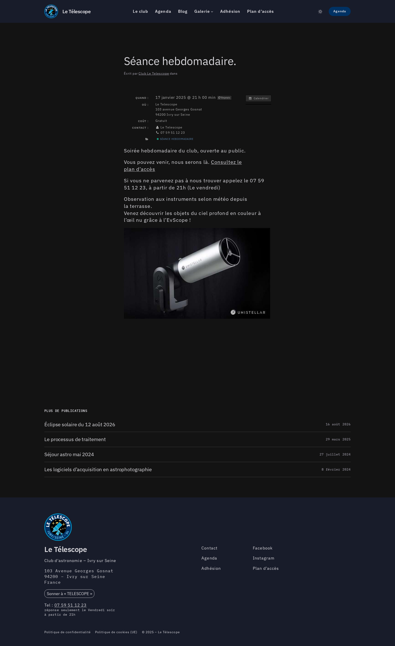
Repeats (225, 97)
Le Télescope (76, 11)
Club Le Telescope (154, 73)
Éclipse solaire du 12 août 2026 (79, 424)
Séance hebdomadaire (176, 139)
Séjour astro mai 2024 (69, 454)
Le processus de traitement (75, 439)
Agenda (339, 11)
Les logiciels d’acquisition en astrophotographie (98, 469)
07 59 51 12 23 (70, 605)
